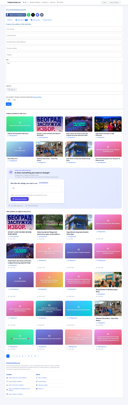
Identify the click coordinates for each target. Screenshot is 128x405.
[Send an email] (37, 15)
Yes (9, 100)
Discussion (36, 20)
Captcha (8, 86)
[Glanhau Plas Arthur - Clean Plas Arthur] (49, 152)
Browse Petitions (35, 2)
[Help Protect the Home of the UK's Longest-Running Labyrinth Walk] (78, 127)
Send (8, 104)
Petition (9, 20)
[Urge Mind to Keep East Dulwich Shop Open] (78, 152)
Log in (104, 2)
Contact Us (45, 2)
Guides (9, 374)
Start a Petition (114, 2)
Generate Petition (21, 199)
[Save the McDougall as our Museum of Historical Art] (108, 152)
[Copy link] (42, 15)
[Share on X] (33, 15)
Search (61, 2)
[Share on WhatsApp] (28, 15)
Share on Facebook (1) (17, 15)
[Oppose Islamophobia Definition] (20, 127)
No (14, 100)
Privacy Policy (47, 20)
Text (7, 60)
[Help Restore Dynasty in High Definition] (108, 127)
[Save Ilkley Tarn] (20, 152)
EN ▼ (26, 2)
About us (53, 2)
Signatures (22, 20)
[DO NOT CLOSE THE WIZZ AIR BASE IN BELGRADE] (49, 127)
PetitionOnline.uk (14, 2)
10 (35, 356)
